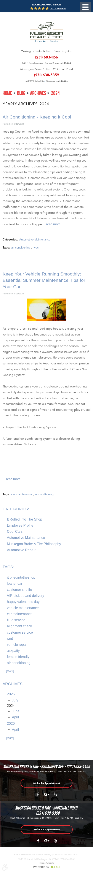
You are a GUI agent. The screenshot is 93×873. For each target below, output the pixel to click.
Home (7, 93)
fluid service (16, 620)
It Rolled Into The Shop (24, 519)
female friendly (18, 657)
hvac (36, 247)
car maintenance (21, 494)
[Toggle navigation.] (85, 7)
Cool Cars (14, 531)
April (15, 717)
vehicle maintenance (23, 608)
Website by (46, 867)
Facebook (38, 796)
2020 (11, 723)
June (15, 711)
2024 (55, 93)
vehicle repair (17, 644)
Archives (38, 93)
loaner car (14, 583)
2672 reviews (58, 8)
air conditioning (20, 247)
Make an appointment (46, 783)
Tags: (8, 567)
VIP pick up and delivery (25, 596)
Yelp (55, 796)
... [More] (8, 671)
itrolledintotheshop (21, 577)
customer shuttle (19, 589)
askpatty (13, 651)
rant (10, 638)
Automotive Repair (21, 550)
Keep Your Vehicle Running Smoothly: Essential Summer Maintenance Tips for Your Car (44, 280)
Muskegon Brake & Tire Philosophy (34, 544)
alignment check (19, 626)
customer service (20, 632)
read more (53, 224)
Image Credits (47, 863)
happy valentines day (23, 602)
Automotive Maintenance (34, 239)
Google (46, 796)
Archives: (13, 684)
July (15, 700)
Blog (21, 93)
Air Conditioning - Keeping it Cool (37, 116)
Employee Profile (20, 525)
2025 (11, 694)
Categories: (16, 509)
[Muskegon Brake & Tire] (46, 32)
